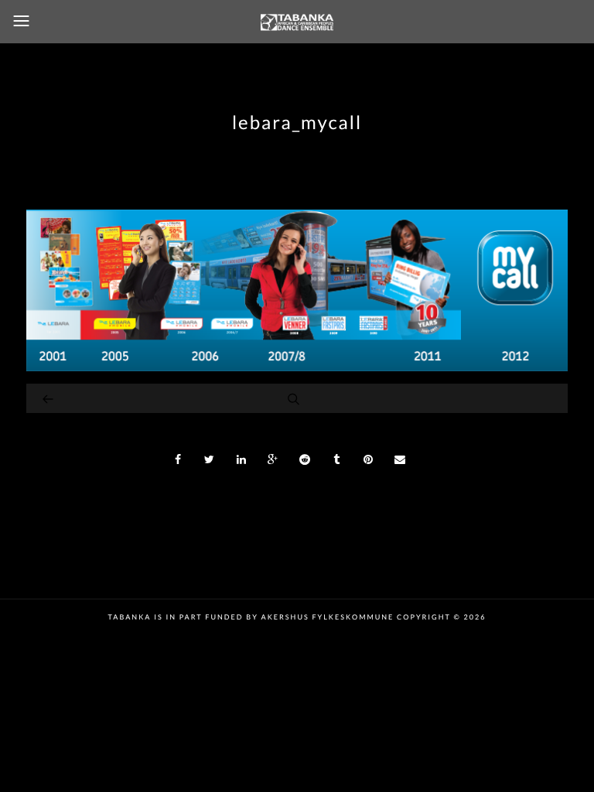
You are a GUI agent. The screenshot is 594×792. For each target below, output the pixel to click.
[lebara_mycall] (297, 367)
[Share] (177, 459)
